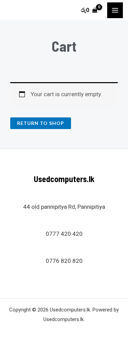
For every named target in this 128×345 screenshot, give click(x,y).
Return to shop (40, 123)
